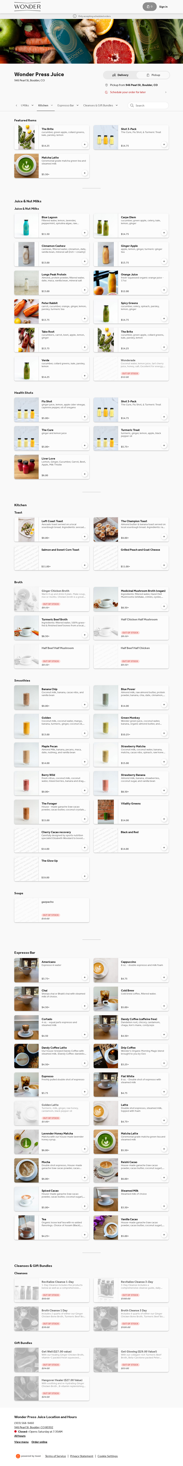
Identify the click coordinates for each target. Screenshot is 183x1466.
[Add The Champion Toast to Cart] (164, 536)
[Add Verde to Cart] (85, 376)
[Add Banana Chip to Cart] (85, 704)
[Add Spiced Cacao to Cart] (85, 1206)
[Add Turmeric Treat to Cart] (164, 445)
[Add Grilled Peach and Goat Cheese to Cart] (164, 565)
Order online (39, 1442)
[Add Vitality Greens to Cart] (164, 819)
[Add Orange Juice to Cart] (164, 290)
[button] (21, 105)
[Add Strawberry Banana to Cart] (164, 790)
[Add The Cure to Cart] (85, 445)
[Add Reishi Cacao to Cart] (164, 1177)
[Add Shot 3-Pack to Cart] (164, 144)
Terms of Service (55, 1456)
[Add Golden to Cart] (85, 733)
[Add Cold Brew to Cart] (164, 1006)
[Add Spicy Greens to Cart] (164, 318)
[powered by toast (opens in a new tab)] (29, 1456)
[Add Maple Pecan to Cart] (85, 762)
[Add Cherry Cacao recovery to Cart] (85, 847)
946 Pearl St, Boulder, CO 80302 (33, 1427)
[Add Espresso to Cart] (85, 1092)
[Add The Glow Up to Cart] (85, 876)
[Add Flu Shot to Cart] (85, 417)
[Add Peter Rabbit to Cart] (85, 318)
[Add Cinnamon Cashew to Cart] (85, 261)
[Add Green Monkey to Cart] (164, 733)
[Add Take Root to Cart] (85, 347)
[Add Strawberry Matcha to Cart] (164, 762)
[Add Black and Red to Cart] (164, 847)
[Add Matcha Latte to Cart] (85, 173)
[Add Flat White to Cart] (164, 1092)
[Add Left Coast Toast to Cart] (85, 536)
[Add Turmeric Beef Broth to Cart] (85, 635)
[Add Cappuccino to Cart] (164, 977)
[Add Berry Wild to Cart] (85, 790)
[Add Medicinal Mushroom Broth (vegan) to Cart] (164, 606)
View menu (21, 1442)
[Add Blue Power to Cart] (164, 704)
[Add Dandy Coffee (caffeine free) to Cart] (164, 1034)
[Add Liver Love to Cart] (85, 474)
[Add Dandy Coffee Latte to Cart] (85, 1063)
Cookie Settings (108, 1456)
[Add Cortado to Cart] (85, 1034)
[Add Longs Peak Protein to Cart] (85, 290)
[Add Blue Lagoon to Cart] (85, 233)
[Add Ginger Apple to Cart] (164, 261)
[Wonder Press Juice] (27, 6)
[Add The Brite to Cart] (85, 144)
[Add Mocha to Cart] (85, 1177)
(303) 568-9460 (24, 1423)
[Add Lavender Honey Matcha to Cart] (85, 1149)
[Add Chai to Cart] (85, 1006)
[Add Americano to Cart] (85, 977)
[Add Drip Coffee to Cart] (164, 1063)
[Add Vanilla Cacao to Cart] (164, 1235)
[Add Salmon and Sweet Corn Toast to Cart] (85, 565)
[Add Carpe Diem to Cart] (164, 233)
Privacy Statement (81, 1456)
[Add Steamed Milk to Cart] (164, 1206)
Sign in (163, 6)
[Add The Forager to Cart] (85, 819)
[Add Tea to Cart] (85, 1235)
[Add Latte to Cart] (164, 1120)
